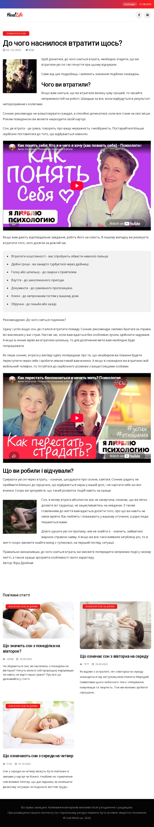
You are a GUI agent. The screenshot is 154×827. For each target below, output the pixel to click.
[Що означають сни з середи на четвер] (38, 725)
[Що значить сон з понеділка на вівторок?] (38, 619)
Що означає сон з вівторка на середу (114, 656)
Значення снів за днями (22, 606)
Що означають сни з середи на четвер (38, 755)
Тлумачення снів (16, 33)
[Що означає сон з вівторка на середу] (115, 625)
